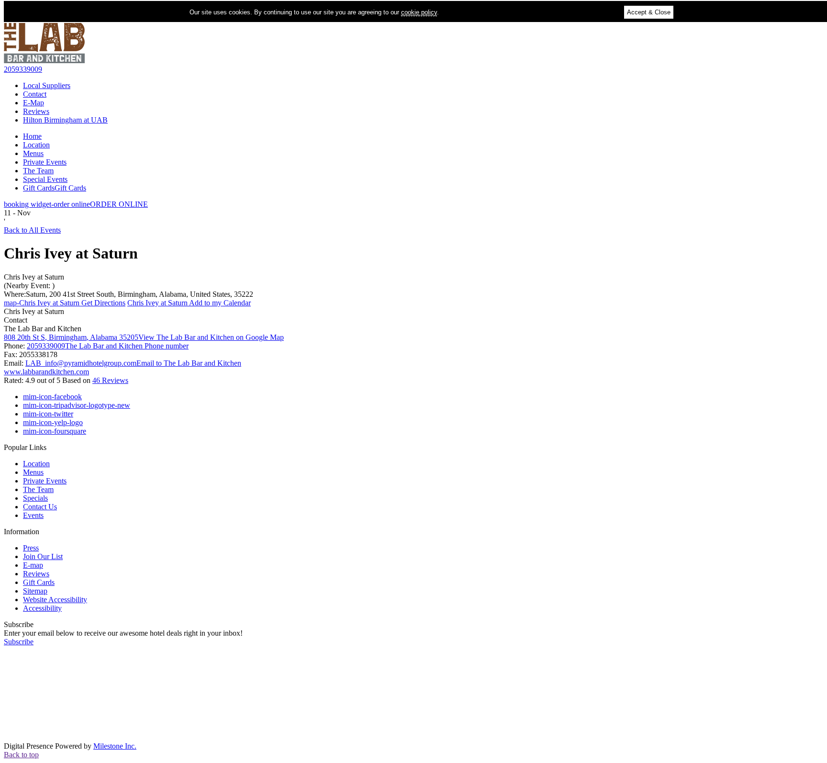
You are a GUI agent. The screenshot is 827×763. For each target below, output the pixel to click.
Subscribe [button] (19, 642)
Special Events (45, 179)
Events (33, 515)
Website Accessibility (55, 599)
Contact (34, 94)
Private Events (45, 162)
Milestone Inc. (114, 746)
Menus (33, 153)
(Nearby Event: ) (29, 285)
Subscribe (19, 624)
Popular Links (25, 447)
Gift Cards (54, 188)
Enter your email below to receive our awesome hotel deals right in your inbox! (123, 633)
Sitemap (35, 591)
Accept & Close (649, 12)
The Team (38, 171)
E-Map (33, 103)
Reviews (36, 111)
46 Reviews (110, 380)
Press (31, 548)
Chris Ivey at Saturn (34, 277)
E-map (33, 565)
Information (21, 531)
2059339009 (23, 69)
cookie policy (419, 12)
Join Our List (43, 556)
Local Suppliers (46, 85)
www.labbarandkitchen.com (46, 372)
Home (32, 136)
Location (36, 145)
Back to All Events (32, 230)
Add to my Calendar (189, 303)
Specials (35, 498)
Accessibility (42, 608)
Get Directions (64, 303)
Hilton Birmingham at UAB (65, 120)
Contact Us (40, 507)
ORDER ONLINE (76, 204)
